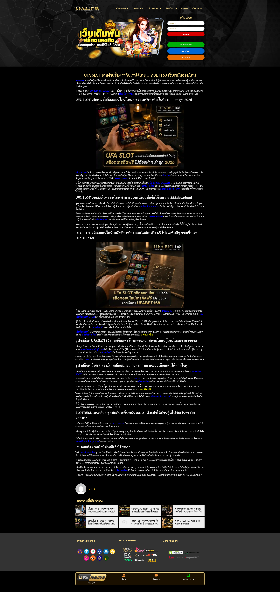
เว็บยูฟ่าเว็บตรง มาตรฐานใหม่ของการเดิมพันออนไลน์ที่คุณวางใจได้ (102, 510)
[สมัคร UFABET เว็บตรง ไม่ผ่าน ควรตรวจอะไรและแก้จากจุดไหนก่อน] (124, 510)
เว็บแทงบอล (197, 8)
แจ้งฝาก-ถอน (137, 8)
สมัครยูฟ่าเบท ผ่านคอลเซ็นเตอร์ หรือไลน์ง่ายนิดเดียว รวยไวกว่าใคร (189, 510)
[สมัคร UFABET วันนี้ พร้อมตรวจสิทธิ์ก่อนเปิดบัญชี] (167, 522)
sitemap (184, 8)
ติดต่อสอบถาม (186, 44)
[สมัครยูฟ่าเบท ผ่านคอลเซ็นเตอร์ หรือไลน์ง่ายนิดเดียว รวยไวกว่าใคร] (167, 510)
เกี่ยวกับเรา (170, 8)
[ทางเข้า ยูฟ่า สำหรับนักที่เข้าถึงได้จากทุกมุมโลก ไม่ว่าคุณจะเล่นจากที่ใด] (124, 522)
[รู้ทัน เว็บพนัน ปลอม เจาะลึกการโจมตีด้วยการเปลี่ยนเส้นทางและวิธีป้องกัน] (80, 522)
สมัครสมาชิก (121, 8)
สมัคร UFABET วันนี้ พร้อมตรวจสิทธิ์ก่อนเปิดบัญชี (187, 522)
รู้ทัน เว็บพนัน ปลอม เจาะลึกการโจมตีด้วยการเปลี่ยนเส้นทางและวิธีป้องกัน (102, 522)
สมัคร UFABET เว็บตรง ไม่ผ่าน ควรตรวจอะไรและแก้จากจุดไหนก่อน (145, 510)
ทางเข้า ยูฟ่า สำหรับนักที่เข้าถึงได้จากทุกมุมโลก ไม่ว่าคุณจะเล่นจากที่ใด (144, 522)
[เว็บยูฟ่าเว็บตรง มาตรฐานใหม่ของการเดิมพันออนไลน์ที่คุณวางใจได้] (80, 510)
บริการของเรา (153, 8)
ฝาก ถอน (186, 57)
